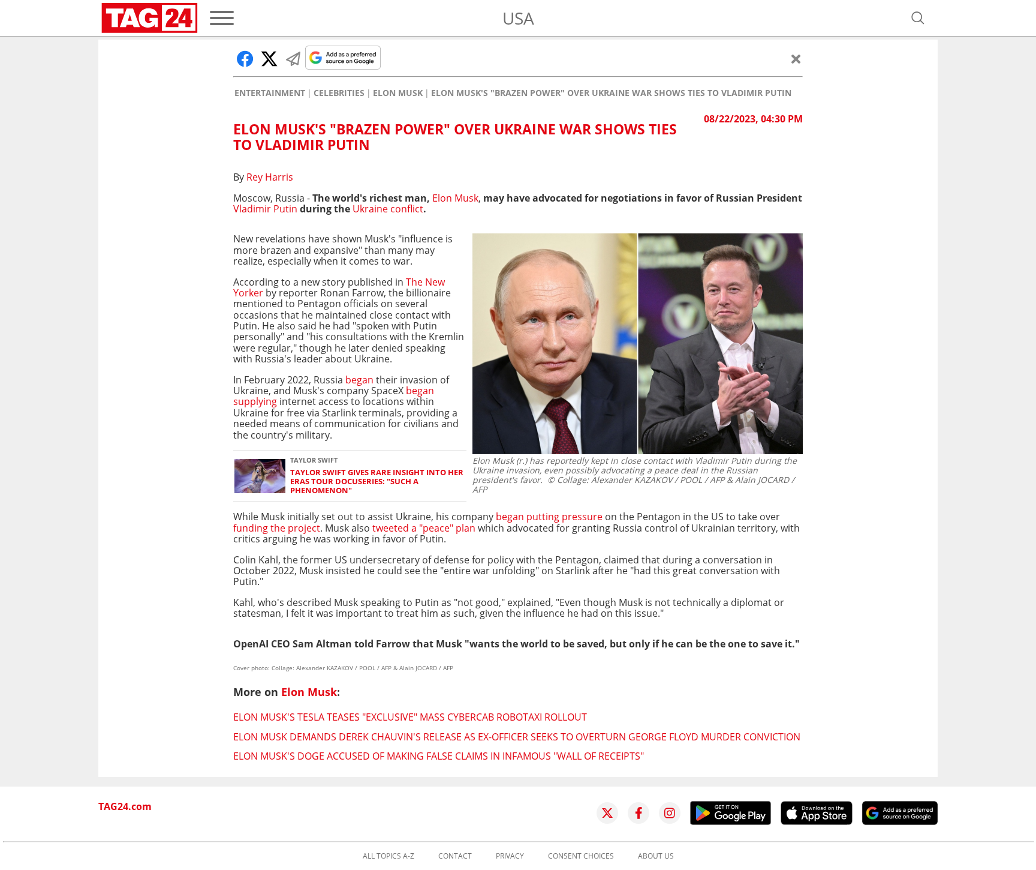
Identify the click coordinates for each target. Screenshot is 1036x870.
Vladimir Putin (266, 208)
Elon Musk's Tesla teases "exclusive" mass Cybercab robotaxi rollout (410, 717)
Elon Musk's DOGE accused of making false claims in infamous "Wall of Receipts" (438, 756)
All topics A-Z (388, 856)
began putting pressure (549, 516)
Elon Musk (398, 93)
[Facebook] (638, 813)
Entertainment (269, 93)
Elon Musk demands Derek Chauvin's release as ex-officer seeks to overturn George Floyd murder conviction (516, 736)
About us (656, 856)
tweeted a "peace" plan (424, 528)
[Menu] (222, 18)
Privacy (510, 856)
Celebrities (339, 93)
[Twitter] (607, 813)
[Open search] (918, 18)
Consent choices (581, 856)
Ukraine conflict (388, 208)
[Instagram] (669, 813)
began (359, 379)
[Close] (796, 58)
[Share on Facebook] (245, 59)
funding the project (276, 528)
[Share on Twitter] (269, 59)
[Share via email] (293, 59)
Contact (455, 856)
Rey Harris (269, 177)
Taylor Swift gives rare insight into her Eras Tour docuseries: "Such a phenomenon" (376, 482)
